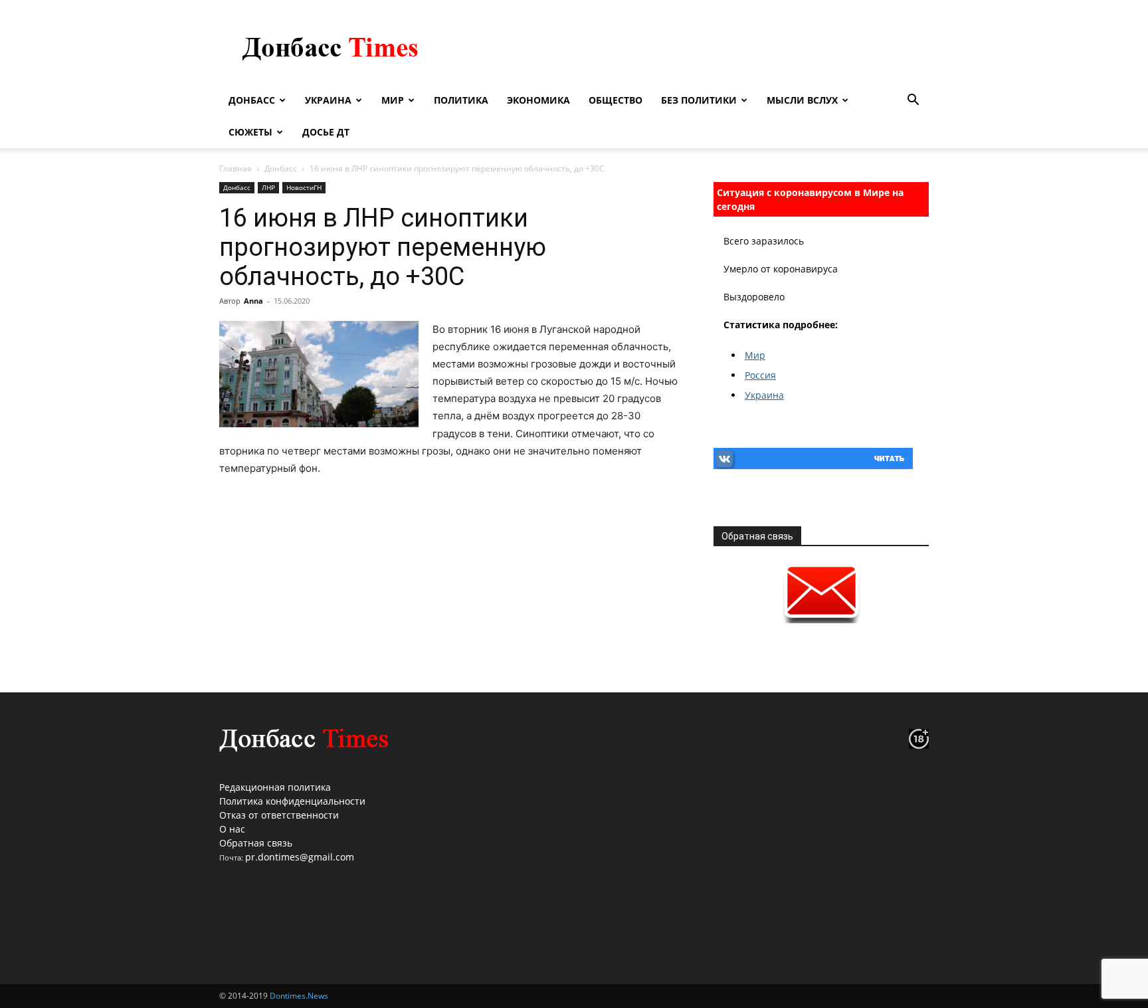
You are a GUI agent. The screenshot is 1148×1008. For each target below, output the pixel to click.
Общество (615, 100)
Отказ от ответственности (279, 815)
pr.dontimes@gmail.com (299, 857)
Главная (235, 168)
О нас (232, 829)
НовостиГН (304, 187)
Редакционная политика (275, 787)
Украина (328, 100)
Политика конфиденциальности (292, 801)
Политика (461, 100)
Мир (392, 100)
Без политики (699, 100)
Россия (760, 375)
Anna (253, 301)
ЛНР (268, 187)
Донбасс (252, 100)
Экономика (538, 100)
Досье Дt (325, 132)
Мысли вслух (802, 100)
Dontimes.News (299, 995)
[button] (913, 101)
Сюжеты (250, 132)
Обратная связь (255, 843)
